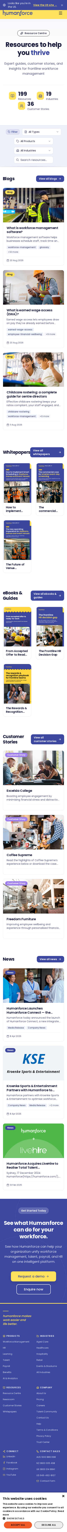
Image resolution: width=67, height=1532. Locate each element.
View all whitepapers (41, 452)
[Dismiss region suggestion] (62, 5)
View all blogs (48, 179)
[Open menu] (60, 13)
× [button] (63, 1496)
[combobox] (41, 131)
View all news (48, 959)
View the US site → (45, 5)
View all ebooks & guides (45, 595)
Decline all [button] (49, 1524)
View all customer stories (45, 739)
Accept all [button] (18, 1524)
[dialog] (33, 1512)
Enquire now (33, 1289)
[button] (33, 1518)
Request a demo (31, 1276)
